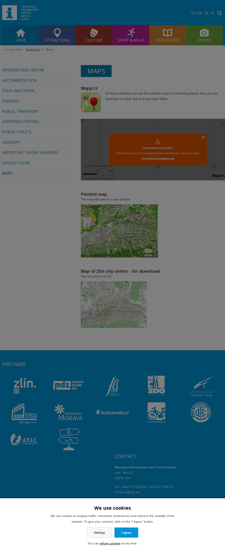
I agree (126, 532)
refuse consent (110, 543)
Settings (99, 532)
